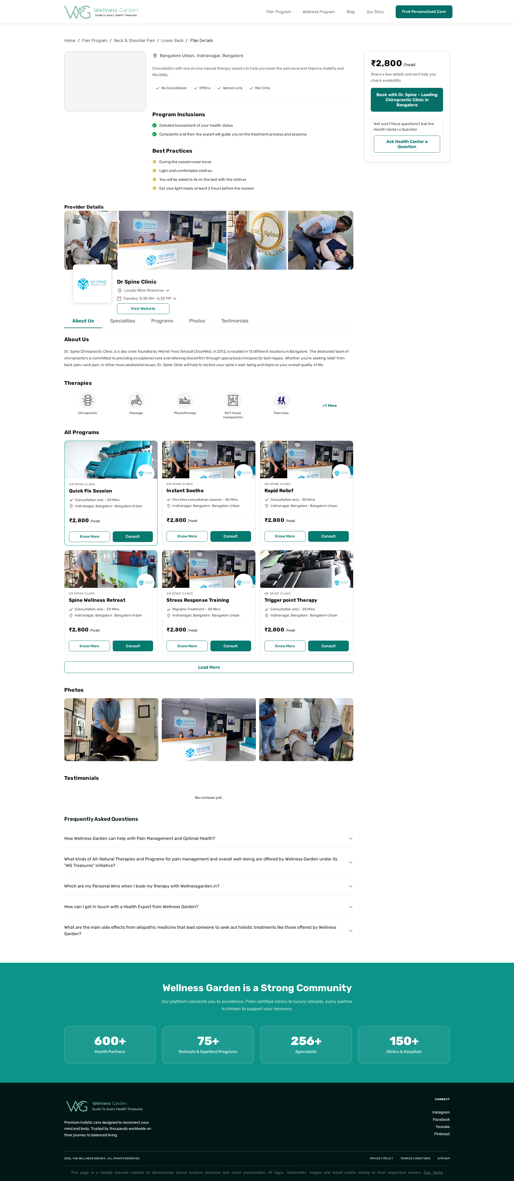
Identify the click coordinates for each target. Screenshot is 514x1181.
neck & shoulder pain (134, 40)
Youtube (443, 1126)
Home (70, 40)
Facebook (441, 1119)
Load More (209, 667)
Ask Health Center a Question (407, 144)
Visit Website (143, 308)
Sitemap (444, 1158)
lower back (172, 40)
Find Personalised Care (424, 11)
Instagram (441, 1112)
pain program (95, 40)
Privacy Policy (381, 1158)
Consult (133, 536)
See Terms (433, 1172)
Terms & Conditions (415, 1158)
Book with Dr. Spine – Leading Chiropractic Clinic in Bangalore (406, 99)
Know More (89, 536)
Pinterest (442, 1134)
